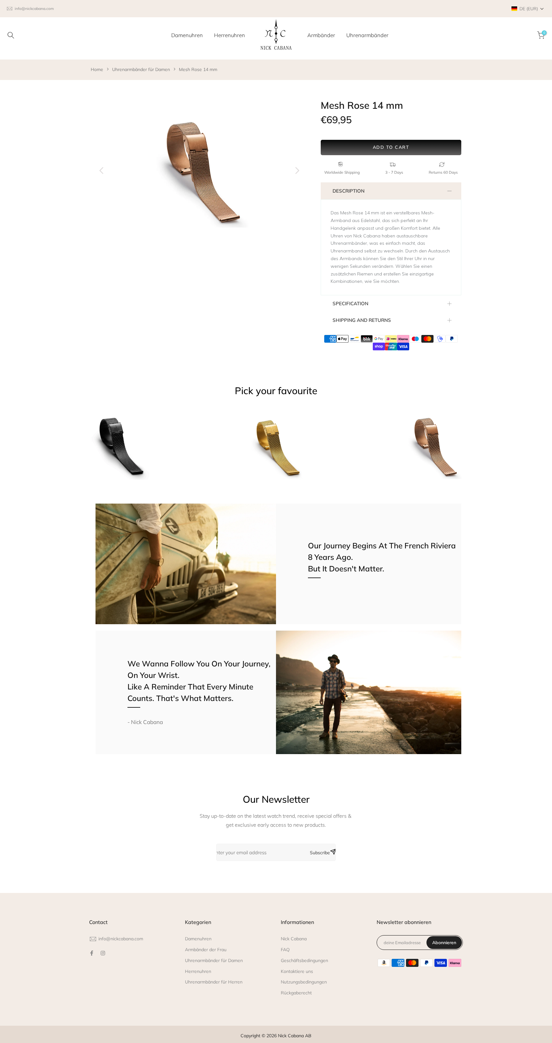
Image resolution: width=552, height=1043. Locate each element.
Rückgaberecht (296, 993)
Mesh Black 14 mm (73, 494)
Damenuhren (187, 35)
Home (97, 69)
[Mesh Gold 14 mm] (276, 449)
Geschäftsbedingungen (304, 960)
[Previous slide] (101, 170)
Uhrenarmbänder (367, 35)
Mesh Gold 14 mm (230, 494)
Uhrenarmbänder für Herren (213, 982)
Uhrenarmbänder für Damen (141, 69)
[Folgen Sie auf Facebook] (91, 953)
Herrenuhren (229, 35)
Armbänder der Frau (205, 949)
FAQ (285, 949)
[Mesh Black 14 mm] (118, 449)
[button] (527, 8)
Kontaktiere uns (297, 971)
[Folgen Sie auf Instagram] (103, 953)
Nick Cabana (294, 939)
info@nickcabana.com (34, 8)
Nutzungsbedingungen (304, 982)
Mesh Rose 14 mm (198, 69)
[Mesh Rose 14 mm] (433, 449)
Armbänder (321, 35)
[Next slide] (297, 170)
